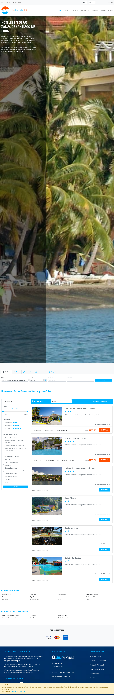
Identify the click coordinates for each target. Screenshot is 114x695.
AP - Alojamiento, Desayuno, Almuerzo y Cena (14, 441)
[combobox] (14, 380)
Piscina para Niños (11, 474)
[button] (60, 371)
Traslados (75, 10)
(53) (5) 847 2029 (7, 2)
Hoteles (59, 10)
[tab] (6, 372)
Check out (50, 377)
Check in (31, 377)
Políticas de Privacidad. (18, 691)
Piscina (7, 459)
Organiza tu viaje (107, 10)
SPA (6, 482)
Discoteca (8, 479)
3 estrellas (8, 426)
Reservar (104, 430)
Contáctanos (17, 2)
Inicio (2, 366)
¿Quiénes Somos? (95, 656)
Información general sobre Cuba (63, 672)
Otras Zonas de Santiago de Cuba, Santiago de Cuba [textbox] (14, 380)
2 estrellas (8, 423)
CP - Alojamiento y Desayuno (14, 445)
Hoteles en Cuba (10, 366)
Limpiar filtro (15, 487)
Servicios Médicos (11, 477)
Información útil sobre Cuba (61, 677)
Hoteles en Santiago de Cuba (24, 366)
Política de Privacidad (97, 665)
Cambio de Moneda (11, 462)
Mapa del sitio (94, 674)
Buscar (3, 377)
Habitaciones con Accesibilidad (15, 471)
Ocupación (69, 377)
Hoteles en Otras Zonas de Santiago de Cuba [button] (14, 611)
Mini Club (8, 465)
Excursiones (85, 10)
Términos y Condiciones (98, 661)
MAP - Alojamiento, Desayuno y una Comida (15, 449)
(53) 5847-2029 (58, 667)
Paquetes (95, 10)
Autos (67, 10)
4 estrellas (8, 429)
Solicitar (104, 490)
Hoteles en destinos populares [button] (10, 590)
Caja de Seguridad (11, 468)
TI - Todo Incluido (11, 438)
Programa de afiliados (97, 669)
